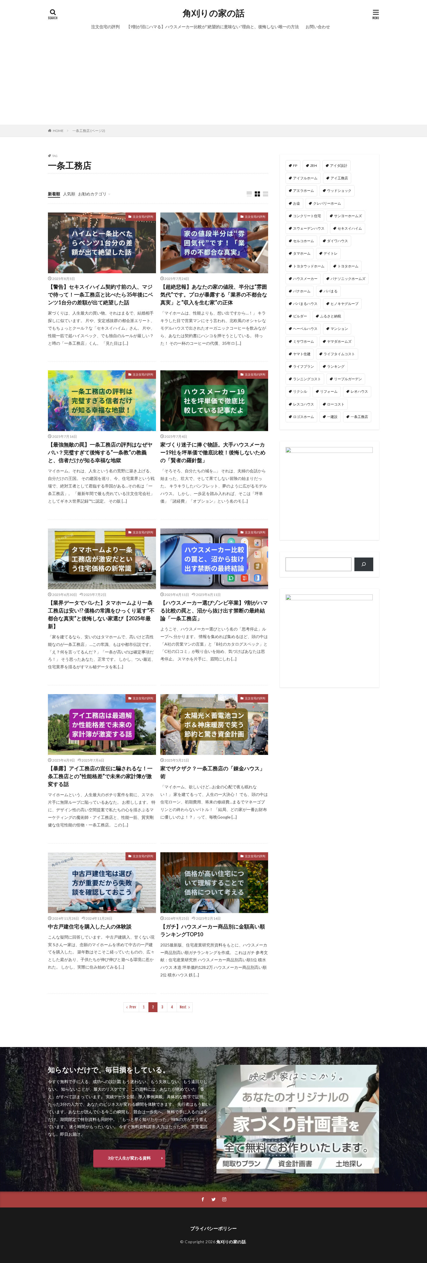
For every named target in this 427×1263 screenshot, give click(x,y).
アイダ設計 (338, 165)
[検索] (363, 564)
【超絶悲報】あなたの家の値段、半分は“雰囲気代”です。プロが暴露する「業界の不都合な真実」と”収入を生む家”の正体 (213, 294)
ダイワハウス (337, 241)
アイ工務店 (339, 178)
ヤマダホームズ (339, 341)
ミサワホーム (303, 341)
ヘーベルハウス (305, 328)
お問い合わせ (318, 26)
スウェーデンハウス (308, 228)
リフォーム (329, 391)
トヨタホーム (348, 266)
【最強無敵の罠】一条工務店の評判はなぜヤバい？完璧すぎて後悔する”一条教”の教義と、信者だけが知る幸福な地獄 (100, 452)
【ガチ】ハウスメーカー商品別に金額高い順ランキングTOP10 (212, 930)
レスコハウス (303, 404)
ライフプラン (303, 366)
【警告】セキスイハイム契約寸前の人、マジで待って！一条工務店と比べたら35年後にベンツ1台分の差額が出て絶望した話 (100, 294)
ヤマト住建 (302, 354)
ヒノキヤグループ (344, 303)
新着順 (54, 193)
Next (183, 1007)
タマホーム (302, 253)
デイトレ (331, 253)
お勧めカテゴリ (92, 193)
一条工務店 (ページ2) (88, 130)
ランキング (336, 366)
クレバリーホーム (327, 203)
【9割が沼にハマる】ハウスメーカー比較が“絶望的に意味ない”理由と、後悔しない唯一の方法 (212, 26)
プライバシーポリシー (213, 1228)
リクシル (300, 391)
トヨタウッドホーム (308, 266)
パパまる (331, 291)
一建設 (332, 417)
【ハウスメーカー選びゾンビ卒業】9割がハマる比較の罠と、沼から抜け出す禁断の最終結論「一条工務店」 (214, 610)
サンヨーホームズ (348, 216)
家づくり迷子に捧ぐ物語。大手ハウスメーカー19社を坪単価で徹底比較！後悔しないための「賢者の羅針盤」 (212, 452)
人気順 (69, 193)
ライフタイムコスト (339, 354)
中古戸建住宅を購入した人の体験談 (90, 926)
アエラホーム (303, 190)
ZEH (313, 165)
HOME (58, 130)
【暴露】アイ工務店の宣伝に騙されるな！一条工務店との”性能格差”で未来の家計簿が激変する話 (100, 776)
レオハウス (359, 391)
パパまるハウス (305, 303)
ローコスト (336, 404)
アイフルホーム (305, 178)
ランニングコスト (307, 379)
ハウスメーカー (305, 278)
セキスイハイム (350, 228)
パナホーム (302, 291)
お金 (296, 203)
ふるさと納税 (330, 316)
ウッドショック (339, 190)
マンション (339, 328)
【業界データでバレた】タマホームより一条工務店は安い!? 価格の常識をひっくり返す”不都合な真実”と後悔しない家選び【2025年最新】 (101, 614)
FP (295, 165)
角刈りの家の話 (214, 13)
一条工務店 (359, 417)
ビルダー (300, 316)
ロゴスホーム (303, 417)
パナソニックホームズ (348, 278)
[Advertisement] (213, 81)
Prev (133, 1007)
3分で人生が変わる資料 (129, 1157)
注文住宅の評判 (105, 26)
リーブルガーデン (348, 379)
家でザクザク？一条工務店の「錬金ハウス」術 (212, 772)
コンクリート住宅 (307, 216)
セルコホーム (303, 241)
